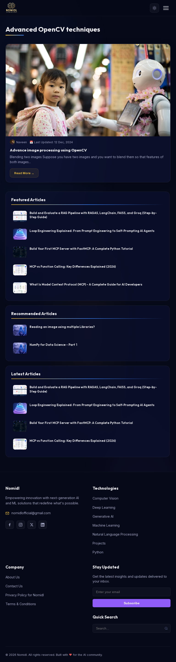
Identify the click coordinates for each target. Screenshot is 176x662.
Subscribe (132, 603)
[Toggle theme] (154, 8)
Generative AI (103, 516)
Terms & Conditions (21, 604)
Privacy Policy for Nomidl (25, 595)
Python (98, 552)
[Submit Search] (166, 628)
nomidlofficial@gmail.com (31, 513)
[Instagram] (20, 525)
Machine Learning (106, 525)
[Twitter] (32, 525)
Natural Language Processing (115, 534)
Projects (99, 543)
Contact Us (14, 586)
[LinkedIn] (42, 525)
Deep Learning (104, 507)
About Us (13, 577)
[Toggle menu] (165, 8)
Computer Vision (105, 498)
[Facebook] (10, 525)
